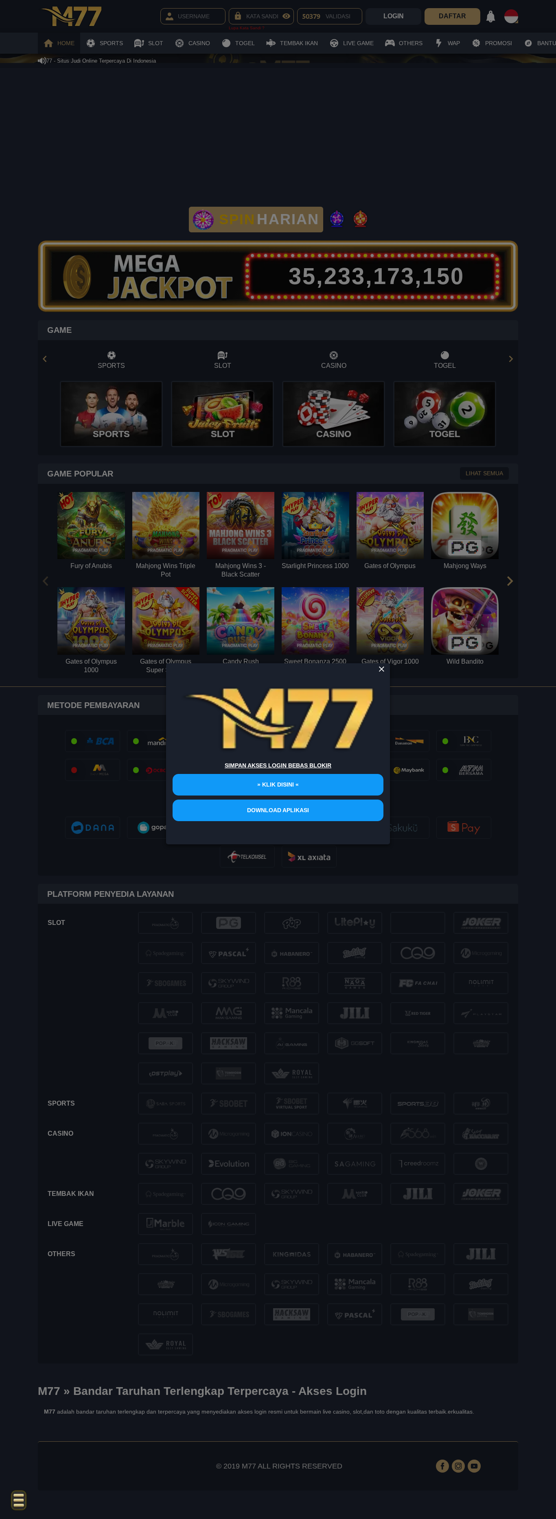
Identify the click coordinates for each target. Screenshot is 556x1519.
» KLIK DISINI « (278, 784)
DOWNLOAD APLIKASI (278, 810)
